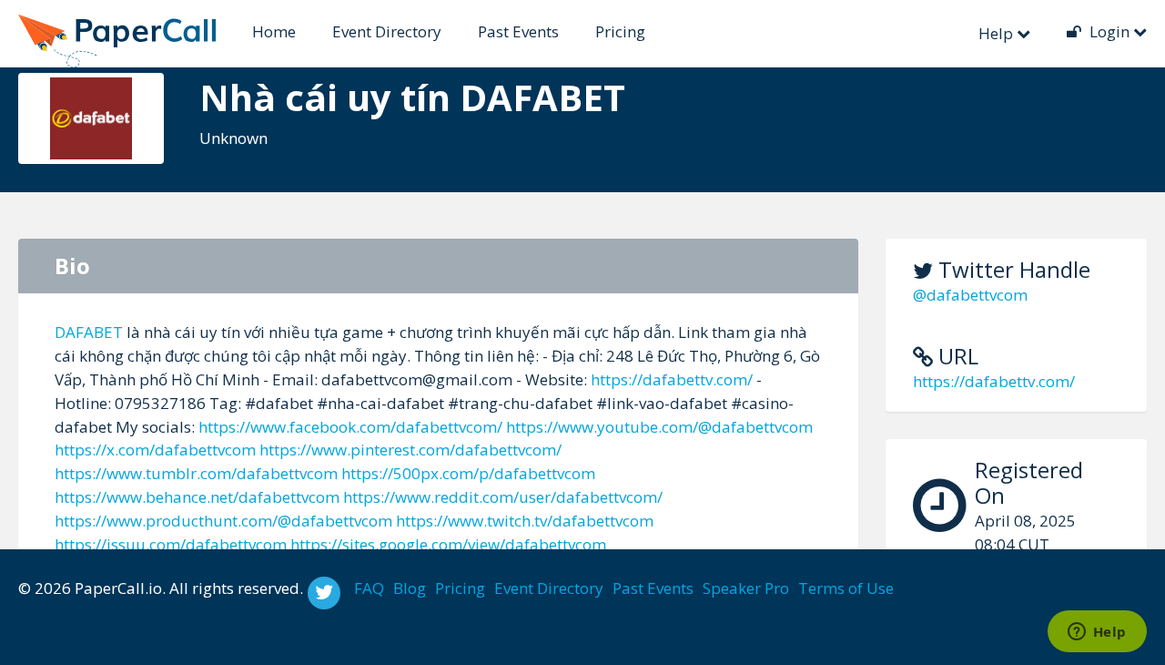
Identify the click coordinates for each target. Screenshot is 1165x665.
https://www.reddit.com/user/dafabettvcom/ (503, 496)
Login (1109, 31)
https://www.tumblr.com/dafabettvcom (196, 473)
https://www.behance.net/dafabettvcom (197, 496)
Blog (409, 588)
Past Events (518, 31)
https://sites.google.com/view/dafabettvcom (448, 544)
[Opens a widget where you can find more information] (1097, 633)
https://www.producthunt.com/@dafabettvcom (223, 520)
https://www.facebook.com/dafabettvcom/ (350, 426)
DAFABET (89, 332)
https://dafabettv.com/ (994, 381)
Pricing (620, 31)
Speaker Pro (746, 588)
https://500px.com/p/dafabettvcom (468, 473)
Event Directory (386, 31)
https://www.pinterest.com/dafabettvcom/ (410, 449)
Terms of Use (846, 588)
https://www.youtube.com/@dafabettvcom (659, 426)
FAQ (369, 588)
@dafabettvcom (970, 294)
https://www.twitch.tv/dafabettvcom (524, 520)
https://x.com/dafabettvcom (155, 449)
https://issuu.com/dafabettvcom (171, 544)
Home (274, 31)
